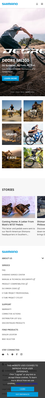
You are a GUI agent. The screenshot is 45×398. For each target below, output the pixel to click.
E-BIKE (11, 157)
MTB (33, 111)
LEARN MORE (10, 78)
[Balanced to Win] (18, 92)
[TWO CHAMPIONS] (12, 92)
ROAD (11, 111)
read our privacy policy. (27, 383)
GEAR (33, 157)
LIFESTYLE (33, 134)
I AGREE (22, 389)
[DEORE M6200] (28, 92)
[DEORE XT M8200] (22, 92)
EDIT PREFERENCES (22, 394)
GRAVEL (12, 134)
